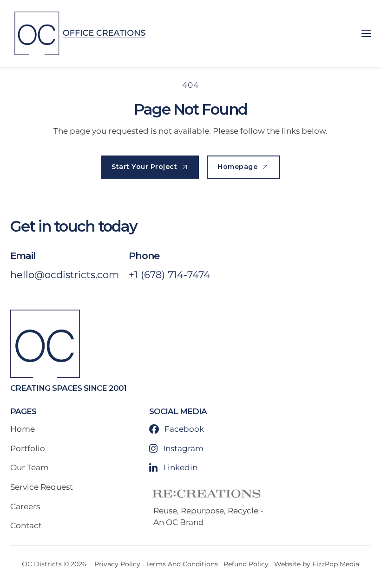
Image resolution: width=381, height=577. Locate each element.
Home (22, 429)
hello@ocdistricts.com (64, 274)
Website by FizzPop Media (316, 564)
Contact (26, 525)
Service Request (41, 487)
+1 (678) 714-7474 (169, 274)
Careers (25, 506)
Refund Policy (246, 564)
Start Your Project (144, 166)
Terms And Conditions (182, 564)
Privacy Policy (117, 564)
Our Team (29, 467)
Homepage (237, 166)
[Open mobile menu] (366, 33)
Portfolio (27, 448)
